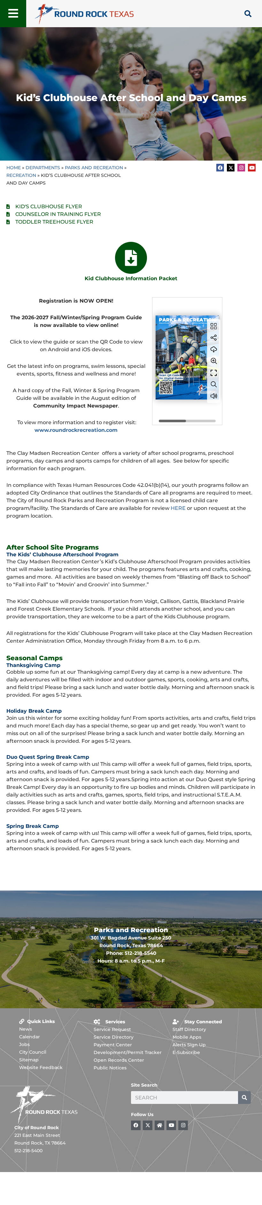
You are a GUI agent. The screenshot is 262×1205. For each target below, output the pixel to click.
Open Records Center (119, 1060)
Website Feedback (41, 1067)
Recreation (21, 175)
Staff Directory (189, 1029)
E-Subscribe (186, 1052)
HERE (178, 508)
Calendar (29, 1037)
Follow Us (142, 1114)
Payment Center (113, 1045)
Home (13, 167)
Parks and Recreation (94, 167)
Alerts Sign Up (189, 1045)
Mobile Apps (187, 1037)
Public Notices (110, 1068)
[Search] (244, 1097)
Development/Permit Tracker (128, 1052)
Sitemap (29, 1060)
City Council (32, 1052)
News (25, 1029)
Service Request (112, 1029)
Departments (43, 167)
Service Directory (114, 1037)
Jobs (24, 1044)
